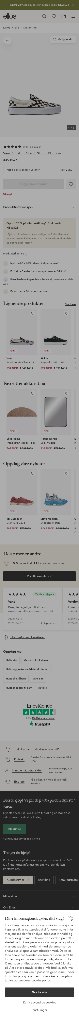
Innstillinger (39, 1010)
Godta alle (39, 992)
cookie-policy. (41, 980)
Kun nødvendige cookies (39, 1002)
